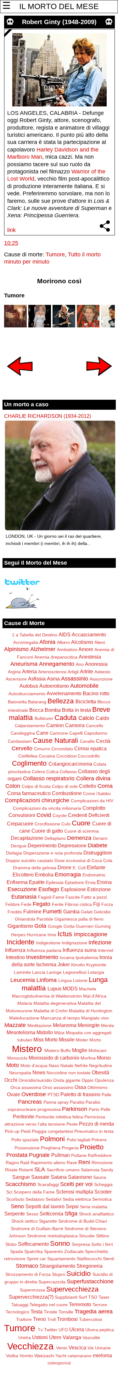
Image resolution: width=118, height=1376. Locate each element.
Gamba (71, 911)
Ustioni (40, 1337)
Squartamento (61, 1258)
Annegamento (56, 664)
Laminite (22, 972)
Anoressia (96, 664)
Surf (83, 1297)
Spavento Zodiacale (64, 1251)
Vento (61, 1347)
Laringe (54, 972)
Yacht (60, 1355)
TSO (92, 1297)
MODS (70, 988)
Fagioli (44, 897)
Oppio (87, 1080)
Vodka (12, 1355)
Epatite (37, 882)
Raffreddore (100, 1155)
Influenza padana (44, 950)
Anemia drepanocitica (55, 657)
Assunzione (101, 678)
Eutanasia (24, 897)
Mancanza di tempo (60, 1017)
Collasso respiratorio (49, 778)
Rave (72, 1162)
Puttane (79, 1155)
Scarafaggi (48, 1184)
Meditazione (39, 1025)
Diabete (97, 845)
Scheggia (103, 1184)
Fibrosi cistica (78, 904)
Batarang (37, 701)
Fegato (41, 904)
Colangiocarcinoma (70, 764)
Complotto (93, 808)
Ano (80, 664)
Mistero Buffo (57, 1050)
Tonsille (66, 1311)
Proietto (92, 1147)
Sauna (99, 1177)
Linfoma (47, 980)
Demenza (79, 838)
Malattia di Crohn (51, 1010)
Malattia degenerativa (54, 1003)
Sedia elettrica (77, 1199)
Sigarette (48, 1221)
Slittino (102, 1235)
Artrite (86, 671)
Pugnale (39, 1155)
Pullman (60, 1155)
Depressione (72, 845)
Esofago (48, 889)
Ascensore (16, 678)
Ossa (80, 1087)
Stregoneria (89, 1266)
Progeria (70, 1147)
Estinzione (99, 889)
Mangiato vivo (95, 1017)
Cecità (103, 741)
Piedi (26, 1131)
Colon (12, 786)
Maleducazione (24, 1017)
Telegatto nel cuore (49, 1304)
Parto (94, 1109)
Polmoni (52, 1139)
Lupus (54, 988)
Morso (104, 1057)
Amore (85, 649)
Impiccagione (90, 934)
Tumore (55, 254)
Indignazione (74, 942)
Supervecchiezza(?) (31, 1297)
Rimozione (102, 1162)
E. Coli (79, 867)
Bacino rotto (96, 693)
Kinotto (78, 964)
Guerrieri (84, 926)
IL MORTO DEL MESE (59, 6)
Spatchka (33, 1251)
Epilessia (55, 882)
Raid (24, 1162)
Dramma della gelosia (34, 867)
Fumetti (52, 911)
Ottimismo (97, 1087)
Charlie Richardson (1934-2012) (47, 416)
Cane (42, 733)
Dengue (18, 845)
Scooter (103, 1191)
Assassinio (74, 678)
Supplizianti (66, 1297)
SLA (39, 1169)
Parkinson (74, 1109)
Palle (106, 1094)
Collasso (68, 771)
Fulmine (32, 911)
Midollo (45, 1032)
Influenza (15, 950)
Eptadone (74, 882)
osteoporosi (59, 1362)
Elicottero (23, 874)
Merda (107, 1025)
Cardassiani (19, 741)
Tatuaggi (19, 1304)
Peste (72, 1124)
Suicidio (78, 1273)
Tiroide (50, 1311)
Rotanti (26, 1169)
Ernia (90, 882)
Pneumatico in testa (94, 1131)
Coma (105, 786)
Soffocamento (33, 1244)
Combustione (67, 793)
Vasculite (91, 1337)
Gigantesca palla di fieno (79, 919)
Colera (38, 771)
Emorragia (68, 874)
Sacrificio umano (63, 1169)
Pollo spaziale (25, 1139)
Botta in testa (76, 710)
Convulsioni (21, 815)
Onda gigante (66, 1080)
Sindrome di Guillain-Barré (37, 1228)
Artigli (73, 671)
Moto (12, 1065)
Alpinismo (16, 649)
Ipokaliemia (87, 957)
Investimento (42, 957)
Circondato (62, 748)
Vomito (26, 1355)
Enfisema (17, 882)
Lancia (38, 972)
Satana (59, 1177)
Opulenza (104, 1080)
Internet (105, 950)
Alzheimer (42, 649)
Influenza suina (80, 950)
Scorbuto (15, 1199)
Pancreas (30, 1102)
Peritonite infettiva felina (59, 1116)
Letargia (96, 972)
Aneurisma (23, 664)
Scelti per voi (76, 1184)
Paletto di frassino (80, 1094)
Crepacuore (20, 823)
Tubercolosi (90, 1319)
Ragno (12, 1162)
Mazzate (15, 1025)
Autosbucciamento (26, 693)
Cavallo (87, 741)
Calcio (86, 718)
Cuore (81, 823)
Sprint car (36, 1258)
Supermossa (32, 1289)
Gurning (103, 926)
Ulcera (76, 1329)
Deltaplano (55, 838)
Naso (54, 1065)
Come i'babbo (97, 793)
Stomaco (27, 1266)
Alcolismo (82, 642)
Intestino (15, 957)
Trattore (24, 1319)
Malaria (24, 1003)
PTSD (53, 1094)
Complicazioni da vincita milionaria (47, 808)
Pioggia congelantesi (52, 1131)
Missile (67, 1039)
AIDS (64, 634)
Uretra (24, 1337)
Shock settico (24, 1221)
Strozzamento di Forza (28, 1274)
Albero (63, 642)
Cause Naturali (55, 740)
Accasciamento (89, 634)
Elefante (96, 867)
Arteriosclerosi (52, 671)
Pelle (105, 1109)
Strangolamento (57, 1266)
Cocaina (47, 755)
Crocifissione (47, 823)
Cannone (59, 733)
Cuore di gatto (47, 831)
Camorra (75, 725)
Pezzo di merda (96, 1124)
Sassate (40, 1177)
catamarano (80, 1355)
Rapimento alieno (48, 1162)
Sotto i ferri (102, 1244)
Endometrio (93, 874)
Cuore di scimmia (81, 831)
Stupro (58, 1274)
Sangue (21, 1177)
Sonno (60, 1243)
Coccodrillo (89, 755)
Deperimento (42, 845)
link (11, 230)
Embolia (44, 874)
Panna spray (56, 1102)
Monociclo (17, 1057)
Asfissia (37, 678)
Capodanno (95, 733)
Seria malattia (93, 1206)
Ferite (58, 904)
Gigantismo (20, 926)
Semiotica (102, 1199)
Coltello (87, 786)
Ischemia (46, 964)
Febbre (12, 904)
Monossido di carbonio (54, 1057)
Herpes (18, 934)
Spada (16, 1251)
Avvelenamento (64, 693)
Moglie (79, 1050)
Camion (55, 725)
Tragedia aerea (94, 1311)
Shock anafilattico (96, 1213)
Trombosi (67, 1319)
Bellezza (61, 701)
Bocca (36, 710)
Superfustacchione (90, 1281)
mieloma (102, 1355)
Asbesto (102, 671)
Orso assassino (57, 1087)
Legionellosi (75, 972)
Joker (64, 964)
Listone (80, 980)
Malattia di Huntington (90, 1010)
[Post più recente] (20, 380)
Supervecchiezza (72, 1289)
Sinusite (87, 1235)
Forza (107, 904)
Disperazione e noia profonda (52, 852)
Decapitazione (27, 838)
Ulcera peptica (99, 1329)
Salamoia (90, 1169)
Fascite (72, 897)
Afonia (47, 642)
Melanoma (64, 1025)
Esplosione (73, 889)
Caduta (65, 717)
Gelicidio (102, 911)
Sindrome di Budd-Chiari (82, 1221)
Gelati (87, 911)
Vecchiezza (30, 1346)
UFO (63, 1329)
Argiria (14, 671)
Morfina (88, 1057)
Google (55, 926)
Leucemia (22, 980)
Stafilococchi (89, 1258)
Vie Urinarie (99, 1347)
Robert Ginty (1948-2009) (59, 21)
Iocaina (67, 957)
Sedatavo (34, 1199)
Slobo (11, 1244)
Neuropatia (20, 1072)
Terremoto (80, 1304)
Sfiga (71, 1213)
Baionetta (17, 701)
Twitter (50, 1329)
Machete (87, 988)
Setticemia (51, 1213)
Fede (26, 904)
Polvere (99, 1139)
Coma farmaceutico (29, 793)
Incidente (20, 942)
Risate (11, 1169)
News (38, 1072)
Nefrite (81, 1065)
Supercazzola (51, 1281)
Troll (51, 1319)
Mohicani (97, 1050)
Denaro (100, 838)
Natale (66, 1065)
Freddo (15, 911)
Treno (39, 1319)
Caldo (102, 718)
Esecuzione (22, 889)
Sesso (32, 1213)
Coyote (60, 815)
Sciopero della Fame (34, 1191)
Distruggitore (97, 852)
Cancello (94, 725)
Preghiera (50, 1147)
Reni (84, 1162)
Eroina (104, 882)
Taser (104, 1297)
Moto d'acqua (34, 1065)
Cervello (22, 748)
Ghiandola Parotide (34, 919)
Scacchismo (20, 1184)
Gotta (69, 926)
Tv (40, 1329)
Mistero (27, 1049)
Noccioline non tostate (69, 1072)
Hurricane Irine (41, 934)
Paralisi (77, 1102)
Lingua (65, 980)
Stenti (108, 1258)
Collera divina (93, 778)
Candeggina (23, 733)
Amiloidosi (67, 649)
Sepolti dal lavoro (45, 1206)
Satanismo (80, 1177)
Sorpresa (81, 1244)
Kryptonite (96, 964)
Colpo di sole (65, 786)
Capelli (76, 733)
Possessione (27, 1147)
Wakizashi (44, 1355)
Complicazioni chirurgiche (37, 800)
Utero (55, 1337)
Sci (9, 1191)
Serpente (14, 1213)
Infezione (99, 942)
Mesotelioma (21, 1032)
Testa (36, 1311)
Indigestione (48, 942)
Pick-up (12, 1131)
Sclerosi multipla (74, 1191)
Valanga (72, 1337)
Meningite (89, 1025)
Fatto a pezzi (94, 897)
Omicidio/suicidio (35, 1080)
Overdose (33, 1094)
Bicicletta (86, 701)
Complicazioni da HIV (92, 800)
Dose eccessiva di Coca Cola (83, 860)
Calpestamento (30, 725)
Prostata (16, 1155)
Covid (44, 815)
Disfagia (14, 852)
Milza (59, 1032)
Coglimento (29, 763)
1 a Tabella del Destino (34, 634)
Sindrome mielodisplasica (52, 1235)
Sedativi (53, 1199)
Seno (17, 1206)
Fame (58, 897)
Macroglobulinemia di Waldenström (47, 996)
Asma (53, 678)
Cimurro (42, 748)
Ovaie (13, 1094)
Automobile (84, 686)
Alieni (99, 642)
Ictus (65, 934)
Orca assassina (25, 1087)
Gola (40, 926)
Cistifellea (27, 755)
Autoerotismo (54, 686)
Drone (64, 867)
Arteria (29, 671)
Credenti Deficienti (89, 815)
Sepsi (72, 1206)
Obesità (100, 1072)
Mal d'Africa (94, 996)
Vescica (77, 1347)
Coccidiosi (66, 755)
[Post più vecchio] (99, 380)
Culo (65, 823)
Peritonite (23, 1116)
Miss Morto (45, 1039)
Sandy (107, 1169)
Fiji (96, 904)
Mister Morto (88, 1039)
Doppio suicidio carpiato (29, 860)
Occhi (10, 1080)
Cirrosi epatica (90, 748)
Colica (52, 771)
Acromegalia (25, 642)
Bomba (53, 710)
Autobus (29, 686)
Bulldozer (44, 718)
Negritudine (100, 1065)
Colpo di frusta (36, 786)
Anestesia (90, 657)
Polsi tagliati (78, 1139)
